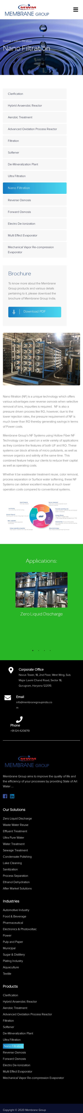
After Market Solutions (17, 888)
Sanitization (10, 869)
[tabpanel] (41, 595)
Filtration (13, 140)
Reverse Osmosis (19, 200)
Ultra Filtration (17, 176)
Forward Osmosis (19, 212)
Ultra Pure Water (13, 837)
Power (7, 935)
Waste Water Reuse (15, 824)
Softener (13, 152)
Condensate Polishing (17, 856)
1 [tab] (33, 650)
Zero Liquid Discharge (41, 614)
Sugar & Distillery (14, 954)
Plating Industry (13, 961)
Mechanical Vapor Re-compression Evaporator (31, 250)
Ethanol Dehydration (16, 882)
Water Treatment (14, 844)
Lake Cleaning (12, 863)
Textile (7, 973)
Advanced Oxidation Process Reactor (32, 129)
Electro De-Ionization (21, 223)
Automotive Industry (16, 910)
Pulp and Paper (13, 941)
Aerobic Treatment (20, 117)
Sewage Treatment (15, 850)
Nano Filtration (19, 188)
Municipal (9, 948)
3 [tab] (44, 650)
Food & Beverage (14, 916)
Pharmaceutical (13, 922)
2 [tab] (39, 650)
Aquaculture (11, 967)
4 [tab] (50, 650)
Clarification (15, 93)
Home (7, 41)
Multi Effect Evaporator (22, 235)
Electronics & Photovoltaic (20, 929)
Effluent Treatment (15, 831)
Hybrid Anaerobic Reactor (25, 105)
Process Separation (15, 875)
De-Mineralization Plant (23, 164)
